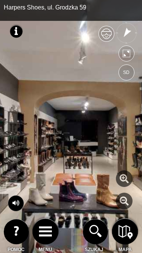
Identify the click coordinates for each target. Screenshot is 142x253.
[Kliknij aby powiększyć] (124, 178)
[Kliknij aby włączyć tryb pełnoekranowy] (126, 55)
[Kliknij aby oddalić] (124, 201)
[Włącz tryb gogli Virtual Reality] (106, 37)
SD (126, 72)
